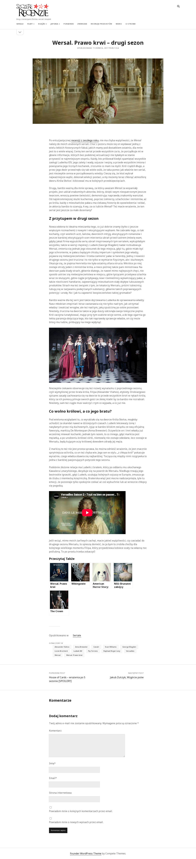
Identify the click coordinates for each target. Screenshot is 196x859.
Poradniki (69, 24)
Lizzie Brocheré (61, 651)
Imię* (52, 763)
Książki (41, 24)
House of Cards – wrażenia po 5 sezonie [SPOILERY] (67, 679)
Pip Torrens (93, 651)
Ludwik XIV (78, 651)
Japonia (54, 24)
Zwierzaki (82, 24)
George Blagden (129, 647)
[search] (178, 6)
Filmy (30, 24)
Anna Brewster (81, 647)
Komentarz (55, 730)
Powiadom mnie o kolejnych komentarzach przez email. (81, 811)
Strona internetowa (60, 792)
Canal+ (96, 647)
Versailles (130, 651)
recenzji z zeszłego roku (85, 140)
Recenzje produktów (101, 24)
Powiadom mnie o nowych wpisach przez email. (76, 822)
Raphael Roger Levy (112, 651)
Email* (53, 778)
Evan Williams (111, 647)
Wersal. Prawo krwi (74, 655)
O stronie (131, 24)
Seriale (20, 24)
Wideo (119, 24)
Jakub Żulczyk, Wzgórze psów (127, 677)
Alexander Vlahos (62, 647)
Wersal (57, 655)
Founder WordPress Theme (85, 853)
